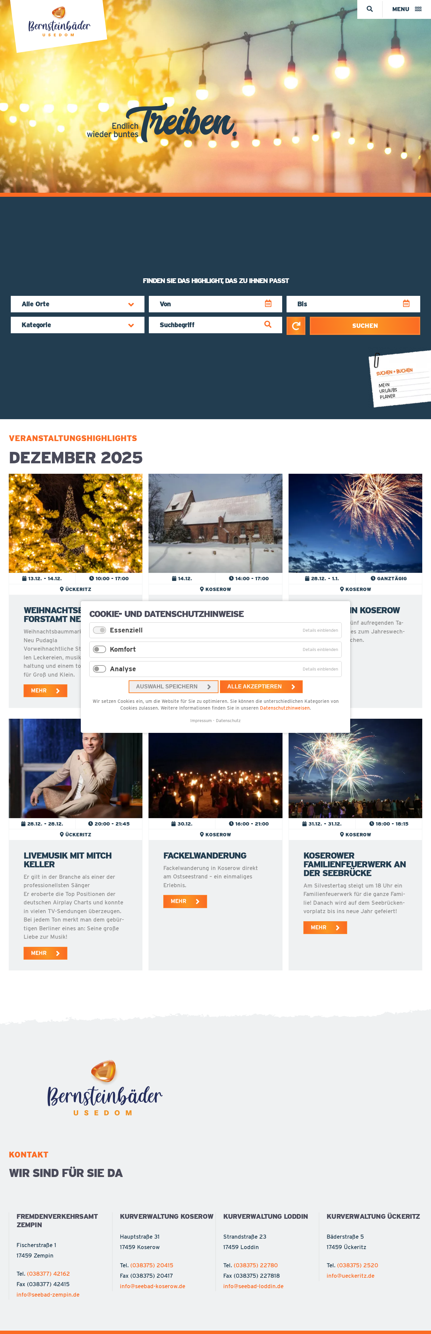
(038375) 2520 (357, 1265)
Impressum (201, 720)
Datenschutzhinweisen (285, 708)
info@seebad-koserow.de (152, 1286)
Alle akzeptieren (254, 686)
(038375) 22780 (256, 1265)
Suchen (365, 325)
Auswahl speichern (167, 686)
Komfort (123, 649)
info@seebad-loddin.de (253, 1286)
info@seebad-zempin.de (47, 1294)
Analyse (123, 669)
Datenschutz (228, 720)
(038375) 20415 (151, 1265)
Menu (400, 9)
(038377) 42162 (48, 1273)
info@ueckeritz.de (350, 1275)
